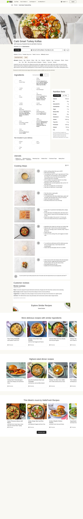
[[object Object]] (64, 50)
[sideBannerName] (61, 79)
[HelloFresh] (9, 2)
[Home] (12, 5)
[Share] (68, 50)
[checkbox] (14, 46)
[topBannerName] (41, 10)
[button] (64, 1)
